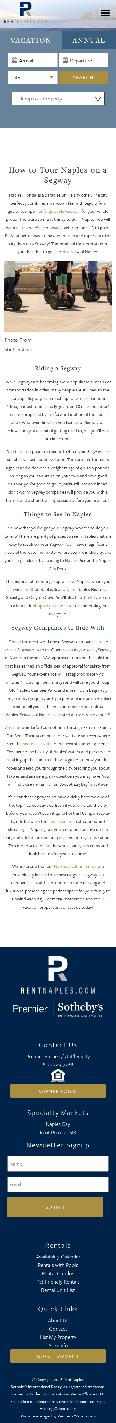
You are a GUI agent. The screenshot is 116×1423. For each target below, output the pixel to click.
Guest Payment (58, 1356)
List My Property (58, 1337)
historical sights (37, 743)
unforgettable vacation (60, 211)
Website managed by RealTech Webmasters (58, 1416)
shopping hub (46, 605)
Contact (58, 1328)
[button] (106, 17)
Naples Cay (58, 1124)
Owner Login (58, 1091)
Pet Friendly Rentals (58, 1281)
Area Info (58, 1345)
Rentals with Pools (58, 1265)
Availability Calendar (58, 1256)
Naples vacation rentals (75, 866)
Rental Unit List (58, 1290)
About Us (58, 1320)
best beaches (60, 821)
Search (83, 77)
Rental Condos (58, 1273)
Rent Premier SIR (58, 1132)
